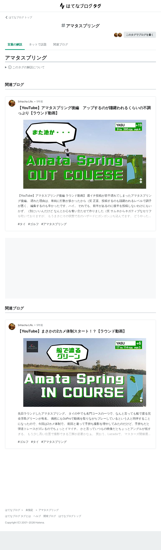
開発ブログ (49, 516)
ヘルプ (37, 516)
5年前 (39, 101)
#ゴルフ (33, 224)
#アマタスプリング (54, 224)
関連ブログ (60, 44)
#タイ (22, 224)
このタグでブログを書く (140, 34)
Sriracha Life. (25, 101)
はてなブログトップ (69, 516)
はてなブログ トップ (20, 17)
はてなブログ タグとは (18, 516)
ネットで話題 (38, 44)
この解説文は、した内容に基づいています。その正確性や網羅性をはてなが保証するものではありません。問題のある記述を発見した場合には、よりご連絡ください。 (25, 68)
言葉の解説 (15, 44)
